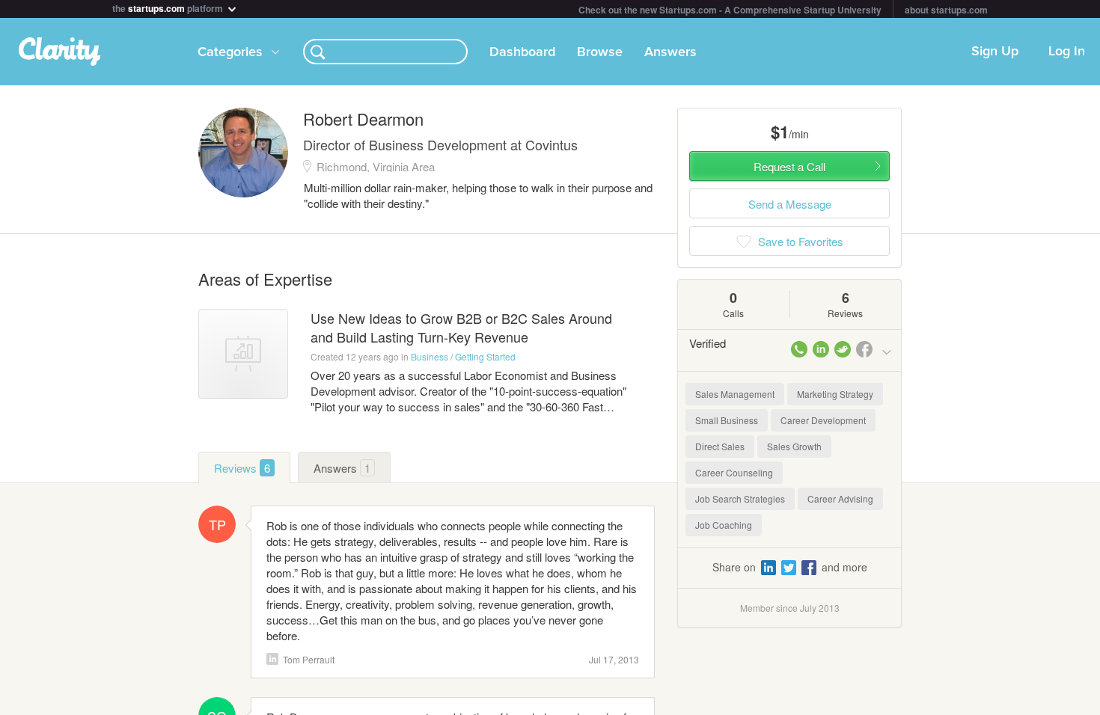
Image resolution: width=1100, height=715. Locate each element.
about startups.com (946, 9)
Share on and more (789, 566)
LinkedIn (272, 659)
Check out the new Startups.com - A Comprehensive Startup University (729, 9)
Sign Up (994, 51)
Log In (1066, 51)
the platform (168, 7)
